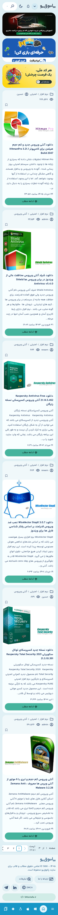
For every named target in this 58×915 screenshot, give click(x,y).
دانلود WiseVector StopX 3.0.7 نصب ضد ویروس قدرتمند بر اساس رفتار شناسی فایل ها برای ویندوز (30, 526)
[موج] (29, 24)
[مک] (28, 909)
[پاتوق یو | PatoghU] (48, 6)
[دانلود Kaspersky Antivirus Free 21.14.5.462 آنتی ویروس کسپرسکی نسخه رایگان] (29, 375)
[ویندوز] (35, 909)
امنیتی (33, 94)
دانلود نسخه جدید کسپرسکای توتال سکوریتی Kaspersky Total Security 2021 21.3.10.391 (29, 654)
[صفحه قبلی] (25, 848)
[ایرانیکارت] (29, 50)
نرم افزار (44, 94)
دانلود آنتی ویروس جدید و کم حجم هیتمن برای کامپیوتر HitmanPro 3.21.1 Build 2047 (31, 149)
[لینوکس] (20, 909)
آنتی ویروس (20, 214)
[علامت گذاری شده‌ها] (5, 909)
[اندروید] (13, 909)
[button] (19, 848)
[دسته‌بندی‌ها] (35, 6)
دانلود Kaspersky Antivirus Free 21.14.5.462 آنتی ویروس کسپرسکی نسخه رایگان (29, 400)
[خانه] (43, 909)
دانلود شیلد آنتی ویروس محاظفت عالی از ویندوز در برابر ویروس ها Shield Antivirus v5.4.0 (29, 279)
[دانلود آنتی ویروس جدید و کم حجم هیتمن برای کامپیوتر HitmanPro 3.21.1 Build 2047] (29, 124)
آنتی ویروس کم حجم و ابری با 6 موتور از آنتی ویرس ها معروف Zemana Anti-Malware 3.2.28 (30, 783)
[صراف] (29, 76)
